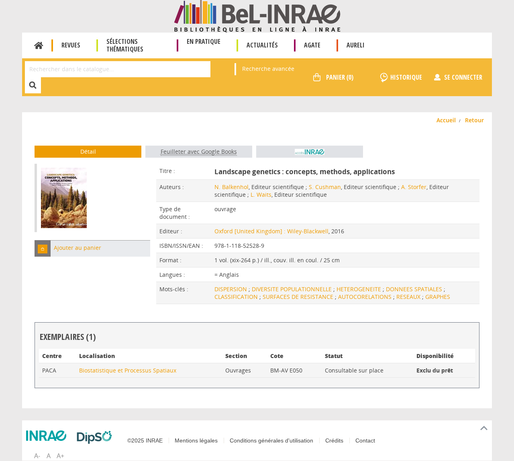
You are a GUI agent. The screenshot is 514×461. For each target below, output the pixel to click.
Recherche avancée (268, 68)
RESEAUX (409, 296)
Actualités (262, 45)
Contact (365, 440)
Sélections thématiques (124, 45)
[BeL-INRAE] (257, 15)
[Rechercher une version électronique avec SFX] (309, 152)
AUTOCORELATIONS (365, 296)
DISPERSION (231, 289)
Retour (474, 120)
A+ (60, 455)
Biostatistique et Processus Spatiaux (127, 370)
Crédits (334, 440)
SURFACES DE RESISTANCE (299, 296)
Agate (312, 45)
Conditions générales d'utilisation (271, 440)
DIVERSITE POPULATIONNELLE (292, 289)
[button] (43, 248)
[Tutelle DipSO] (96, 437)
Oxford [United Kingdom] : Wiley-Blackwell (271, 231)
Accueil (38, 45)
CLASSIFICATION (236, 296)
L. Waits (261, 194)
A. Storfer (413, 187)
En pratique (203, 41)
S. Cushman (325, 187)
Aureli (356, 45)
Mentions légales (196, 440)
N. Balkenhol (231, 187)
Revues (70, 45)
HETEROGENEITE (360, 289)
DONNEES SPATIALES (415, 289)
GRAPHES (437, 296)
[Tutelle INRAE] (48, 435)
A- (37, 455)
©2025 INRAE (145, 440)
